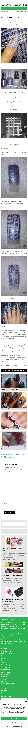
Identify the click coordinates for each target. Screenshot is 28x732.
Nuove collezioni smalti (7, 683)
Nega (14, 722)
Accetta (14, 718)
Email (5, 503)
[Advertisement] (15, 531)
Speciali (3, 688)
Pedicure (3, 658)
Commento (7, 475)
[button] (26, 701)
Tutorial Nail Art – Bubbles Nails (9, 389)
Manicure (3, 655)
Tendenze (4, 679)
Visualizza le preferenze (14, 726)
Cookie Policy (13, 730)
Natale (3, 692)
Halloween (4, 690)
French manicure (5, 669)
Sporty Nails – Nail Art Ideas (12, 575)
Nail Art (3, 660)
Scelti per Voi (4, 681)
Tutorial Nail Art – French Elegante (10, 428)
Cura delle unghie (6, 651)
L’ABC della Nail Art (6, 677)
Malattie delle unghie (6, 653)
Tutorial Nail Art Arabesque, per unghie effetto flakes (13, 447)
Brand (3, 686)
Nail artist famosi (5, 672)
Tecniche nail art (5, 667)
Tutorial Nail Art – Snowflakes (9, 409)
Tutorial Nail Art (11, 457)
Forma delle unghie (6, 665)
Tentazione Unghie (14, 5)
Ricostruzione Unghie (7, 674)
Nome (6, 495)
